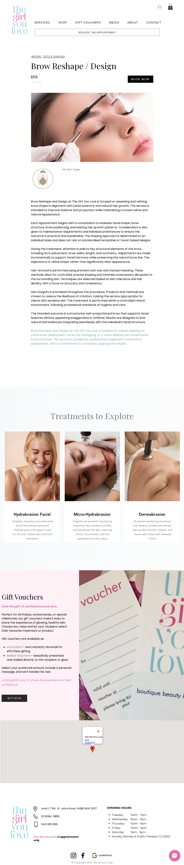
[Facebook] (83, 855)
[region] (32, 487)
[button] (42, 22)
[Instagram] (73, 855)
